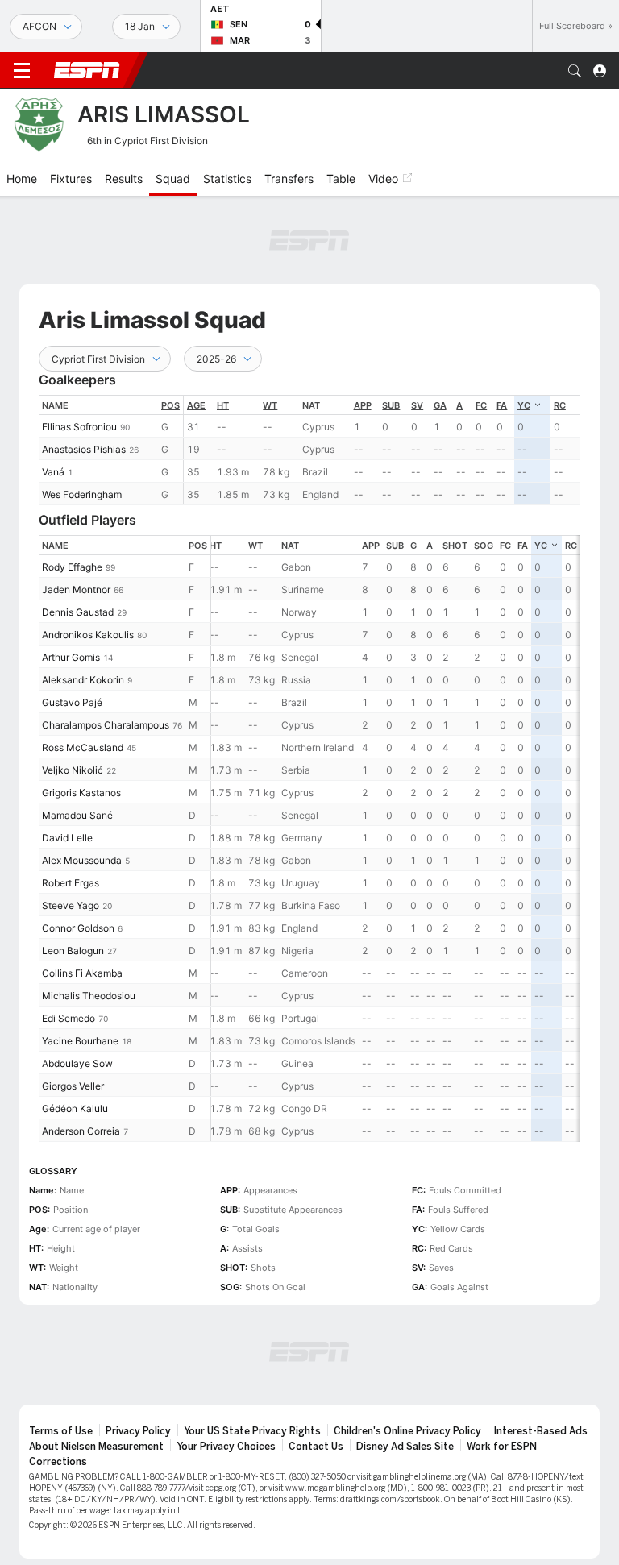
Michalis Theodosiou (88, 996)
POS (170, 405)
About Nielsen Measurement (96, 1446)
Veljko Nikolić (72, 770)
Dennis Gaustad (78, 612)
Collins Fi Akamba (82, 973)
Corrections (58, 1461)
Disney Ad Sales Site (405, 1446)
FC (481, 405)
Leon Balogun (73, 950)
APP (363, 405)
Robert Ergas (70, 883)
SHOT (454, 545)
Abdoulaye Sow (77, 1063)
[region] (382, 450)
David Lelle (67, 838)
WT (270, 405)
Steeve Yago (70, 905)
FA (501, 405)
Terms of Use (61, 1431)
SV (417, 405)
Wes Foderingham (82, 494)
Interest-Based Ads (541, 1431)
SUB (391, 405)
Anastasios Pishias (84, 449)
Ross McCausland (82, 747)
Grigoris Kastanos (81, 793)
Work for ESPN (502, 1446)
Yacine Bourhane (80, 1041)
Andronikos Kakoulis (88, 635)
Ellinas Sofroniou (79, 427)
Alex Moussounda (82, 860)
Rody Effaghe (72, 567)
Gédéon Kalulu (75, 1108)
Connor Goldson (78, 928)
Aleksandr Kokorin (83, 680)
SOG (483, 545)
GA (440, 405)
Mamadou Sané (77, 815)
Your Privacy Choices (226, 1446)
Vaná (53, 472)
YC (523, 405)
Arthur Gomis (71, 657)
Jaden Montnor (76, 589)
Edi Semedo (68, 1018)
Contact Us (316, 1446)
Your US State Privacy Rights (252, 1431)
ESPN (87, 70)
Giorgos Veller (73, 1086)
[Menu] (22, 71)
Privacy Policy (138, 1431)
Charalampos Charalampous (105, 725)
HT (223, 405)
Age (196, 405)
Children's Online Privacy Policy (407, 1431)
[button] (574, 70)
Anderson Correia (81, 1131)
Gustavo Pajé (72, 702)
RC (560, 405)
